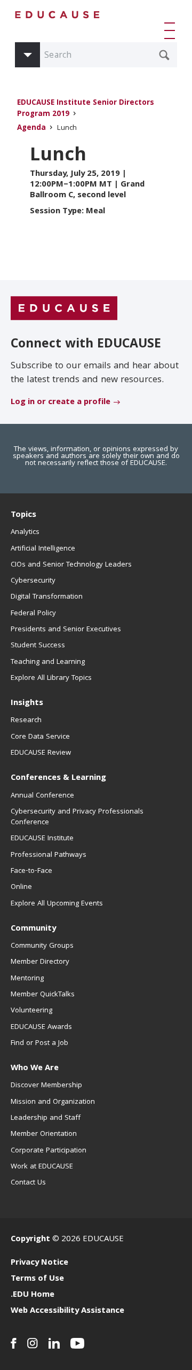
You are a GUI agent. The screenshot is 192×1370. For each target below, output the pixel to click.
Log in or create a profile (60, 402)
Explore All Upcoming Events (57, 904)
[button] (171, 30)
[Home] (57, 15)
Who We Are (35, 1068)
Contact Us (28, 1183)
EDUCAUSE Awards (41, 1027)
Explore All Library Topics (51, 678)
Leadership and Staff (46, 1118)
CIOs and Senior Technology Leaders (71, 565)
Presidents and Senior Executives (66, 630)
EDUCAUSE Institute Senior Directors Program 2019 (85, 109)
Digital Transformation (47, 597)
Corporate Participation (48, 1151)
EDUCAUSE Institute (42, 839)
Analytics (25, 532)
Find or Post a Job (39, 1043)
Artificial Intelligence (43, 549)
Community (33, 929)
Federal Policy (33, 614)
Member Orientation (44, 1134)
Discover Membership (46, 1086)
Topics (23, 515)
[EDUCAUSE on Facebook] (14, 1343)
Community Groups (42, 946)
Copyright (30, 1240)
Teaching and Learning (48, 662)
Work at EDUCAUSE (42, 1167)
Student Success (38, 646)
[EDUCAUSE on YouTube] (77, 1343)
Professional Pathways (48, 855)
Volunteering (31, 1011)
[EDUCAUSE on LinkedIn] (54, 1343)
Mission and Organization (53, 1102)
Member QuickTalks (43, 995)
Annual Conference (42, 796)
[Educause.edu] (64, 308)
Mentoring (27, 979)
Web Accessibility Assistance (67, 1311)
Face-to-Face (31, 871)
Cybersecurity (33, 581)
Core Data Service (40, 737)
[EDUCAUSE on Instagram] (32, 1343)
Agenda (31, 128)
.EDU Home (32, 1295)
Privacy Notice (39, 1263)
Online (21, 887)
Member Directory (40, 962)
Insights (27, 703)
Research (26, 720)
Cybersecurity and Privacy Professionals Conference (77, 817)
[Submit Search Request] (164, 55)
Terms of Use (37, 1279)
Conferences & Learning (58, 778)
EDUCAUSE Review (41, 753)
